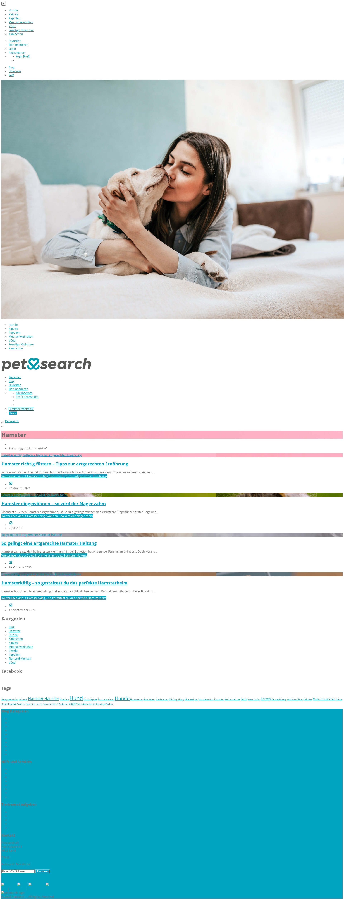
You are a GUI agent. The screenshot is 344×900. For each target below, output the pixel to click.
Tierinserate (36, 704)
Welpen (109, 704)
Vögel (12, 26)
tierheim (26, 704)
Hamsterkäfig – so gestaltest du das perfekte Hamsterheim (64, 583)
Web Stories (17, 789)
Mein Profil (23, 57)
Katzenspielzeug (278, 699)
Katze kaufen (254, 699)
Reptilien (14, 18)
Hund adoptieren (106, 699)
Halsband (23, 699)
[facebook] (9, 885)
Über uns (15, 71)
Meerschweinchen (21, 22)
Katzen (13, 14)
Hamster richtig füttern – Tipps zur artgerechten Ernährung (64, 464)
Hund (76, 698)
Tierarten (15, 377)
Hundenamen (162, 699)
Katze (244, 699)
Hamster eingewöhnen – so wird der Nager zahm (53, 503)
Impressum (18, 889)
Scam (19, 704)
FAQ (11, 75)
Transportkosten (50, 704)
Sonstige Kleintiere (21, 30)
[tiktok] (22, 885)
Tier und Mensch (20, 659)
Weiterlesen (54, 476)
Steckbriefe (16, 785)
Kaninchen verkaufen (23, 816)
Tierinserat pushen (21, 797)
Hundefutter (149, 699)
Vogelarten (81, 704)
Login (12, 49)
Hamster (14, 631)
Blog (12, 67)
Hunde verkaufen (20, 824)
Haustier (51, 698)
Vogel (72, 703)
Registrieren (17, 53)
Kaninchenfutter (232, 699)
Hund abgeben (90, 699)
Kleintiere (307, 699)
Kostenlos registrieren (21, 409)
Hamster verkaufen (22, 812)
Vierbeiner (63, 704)
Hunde (13, 10)
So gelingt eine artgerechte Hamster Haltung (49, 543)
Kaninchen (16, 34)
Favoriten (15, 41)
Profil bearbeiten (27, 397)
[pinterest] (53, 885)
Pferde (13, 651)
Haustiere (64, 699)
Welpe (103, 704)
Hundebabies (136, 699)
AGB (4, 889)
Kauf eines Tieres (295, 699)
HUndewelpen (191, 699)
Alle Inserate (24, 393)
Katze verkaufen (19, 828)
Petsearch (12, 421)
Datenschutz (37, 889)
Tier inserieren (18, 45)
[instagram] (37, 885)
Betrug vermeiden (9, 699)
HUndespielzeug (176, 699)
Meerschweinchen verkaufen (28, 820)
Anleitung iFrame (20, 773)
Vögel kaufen (93, 704)
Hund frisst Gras (206, 699)
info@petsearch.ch (23, 857)
